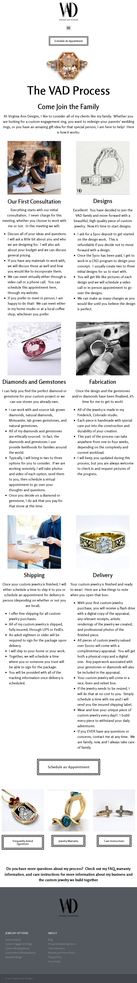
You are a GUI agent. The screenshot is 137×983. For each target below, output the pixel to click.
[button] (69, 28)
